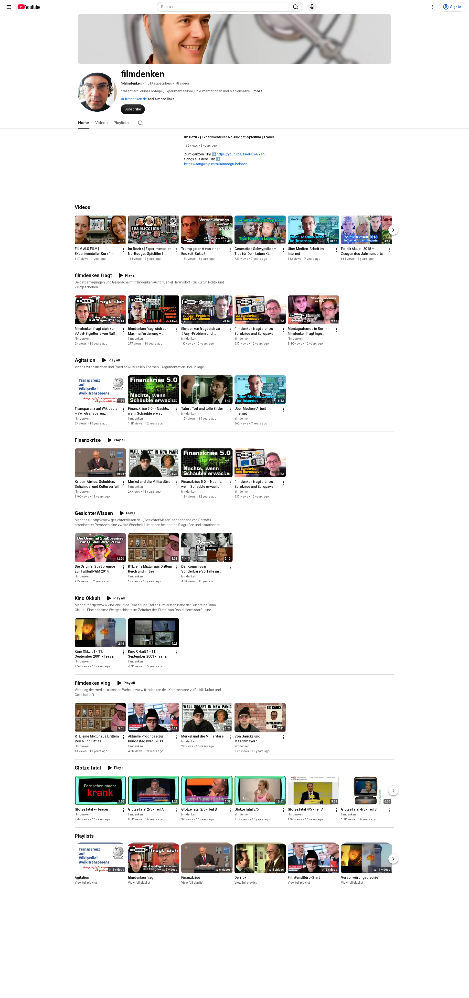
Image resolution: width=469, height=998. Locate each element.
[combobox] (224, 7)
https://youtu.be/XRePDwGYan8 (241, 154)
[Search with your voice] (312, 7)
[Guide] (9, 7)
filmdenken (82, 338)
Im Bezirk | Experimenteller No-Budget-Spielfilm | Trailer (229, 137)
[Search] (295, 7)
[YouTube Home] (29, 7)
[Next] (393, 230)
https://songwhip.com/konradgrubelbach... (217, 164)
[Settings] (432, 7)
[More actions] (123, 250)
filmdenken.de (135, 99)
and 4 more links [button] (161, 99)
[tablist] (234, 123)
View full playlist (86, 882)
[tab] (83, 123)
